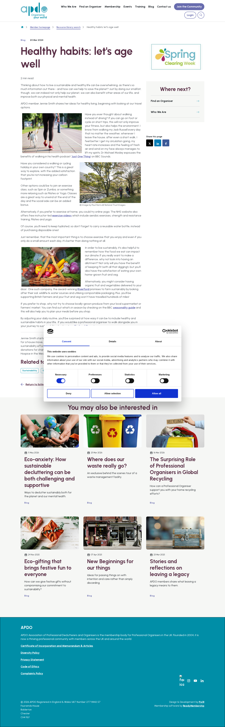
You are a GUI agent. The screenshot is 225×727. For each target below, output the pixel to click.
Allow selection (112, 393)
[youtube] (195, 681)
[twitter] (149, 142)
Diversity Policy (30, 652)
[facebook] (165, 142)
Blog (151, 6)
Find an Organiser (90, 6)
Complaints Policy (32, 673)
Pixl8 (201, 701)
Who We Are (68, 6)
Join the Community (189, 6)
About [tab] (158, 341)
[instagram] (188, 681)
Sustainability (29, 370)
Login (190, 15)
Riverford (83, 289)
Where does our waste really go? (107, 462)
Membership (112, 6)
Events (128, 6)
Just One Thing (81, 156)
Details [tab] (112, 341)
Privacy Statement (32, 659)
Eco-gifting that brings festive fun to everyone (47, 567)
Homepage (22, 27)
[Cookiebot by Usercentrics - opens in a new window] (164, 331)
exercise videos (62, 215)
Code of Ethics (30, 666)
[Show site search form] (200, 15)
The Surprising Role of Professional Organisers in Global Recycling (174, 469)
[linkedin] (157, 142)
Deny (68, 393)
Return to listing (35, 384)
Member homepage (40, 27)
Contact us (164, 6)
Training (140, 6)
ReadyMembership (193, 705)
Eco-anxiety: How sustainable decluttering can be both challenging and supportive (49, 472)
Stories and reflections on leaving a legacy (169, 567)
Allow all (156, 393)
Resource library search (68, 27)
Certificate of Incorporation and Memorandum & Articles (57, 646)
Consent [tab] (66, 341)
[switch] (95, 380)
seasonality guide (124, 307)
